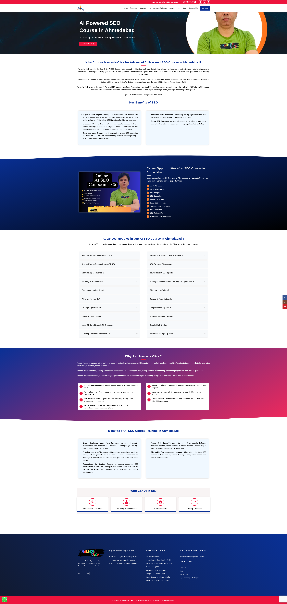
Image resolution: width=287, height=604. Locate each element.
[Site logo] (80, 8)
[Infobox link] (189, 2)
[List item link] (125, 556)
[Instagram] (83, 573)
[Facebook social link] (200, 2)
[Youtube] (87, 573)
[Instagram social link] (204, 2)
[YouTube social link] (208, 2)
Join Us (205, 8)
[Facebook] (79, 573)
